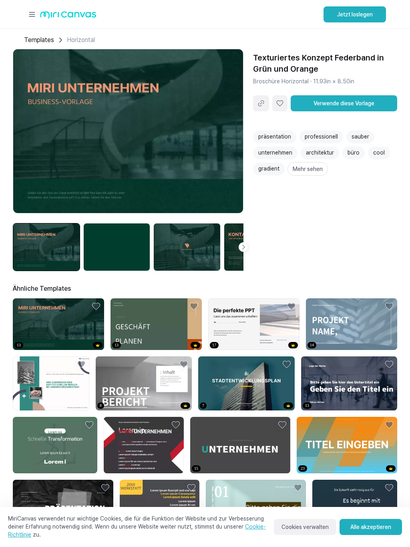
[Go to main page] (68, 16)
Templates (39, 40)
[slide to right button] (243, 247)
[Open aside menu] (32, 14)
